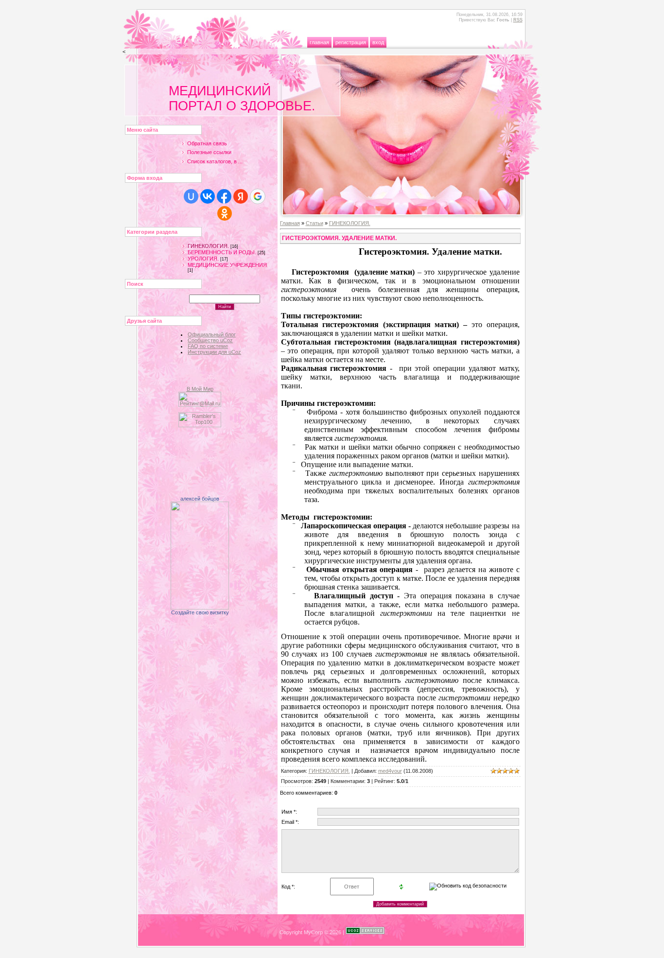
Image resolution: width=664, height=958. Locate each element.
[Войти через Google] (257, 196)
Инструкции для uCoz (214, 352)
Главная (319, 42)
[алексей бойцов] (200, 607)
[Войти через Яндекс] (240, 196)
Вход (378, 42)
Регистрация (350, 42)
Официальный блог (212, 334)
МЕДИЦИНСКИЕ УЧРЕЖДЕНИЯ (227, 265)
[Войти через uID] (191, 196)
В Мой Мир (200, 389)
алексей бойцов (199, 499)
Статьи (314, 223)
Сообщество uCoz (210, 340)
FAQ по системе (208, 346)
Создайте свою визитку (200, 612)
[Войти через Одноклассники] (224, 213)
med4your (390, 771)
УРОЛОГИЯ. (203, 258)
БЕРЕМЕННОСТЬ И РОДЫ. (222, 252)
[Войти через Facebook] (224, 196)
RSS (518, 19)
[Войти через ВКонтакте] (207, 196)
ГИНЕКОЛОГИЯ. (208, 246)
